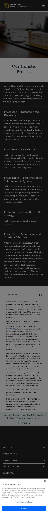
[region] (24, 495)
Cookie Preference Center (24, 502)
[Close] (44, 481)
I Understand (24, 509)
